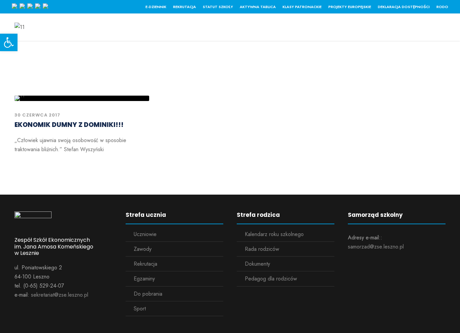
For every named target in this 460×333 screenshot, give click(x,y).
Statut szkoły (218, 6)
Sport (140, 308)
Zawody (143, 249)
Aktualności (144, 29)
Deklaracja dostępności (404, 6)
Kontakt (346, 29)
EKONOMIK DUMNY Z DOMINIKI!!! (69, 124)
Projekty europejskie (349, 6)
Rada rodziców (262, 249)
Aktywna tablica (258, 6)
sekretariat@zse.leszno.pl (59, 295)
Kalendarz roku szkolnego (274, 234)
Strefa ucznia (191, 29)
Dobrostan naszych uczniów (407, 29)
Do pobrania (148, 294)
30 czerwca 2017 (37, 115)
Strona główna (96, 29)
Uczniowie (145, 234)
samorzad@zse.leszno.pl (376, 247)
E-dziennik (155, 6)
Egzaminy (144, 278)
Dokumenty (257, 264)
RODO (442, 6)
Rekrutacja (184, 6)
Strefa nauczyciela (246, 29)
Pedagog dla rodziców (271, 278)
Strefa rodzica (303, 29)
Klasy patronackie (302, 6)
